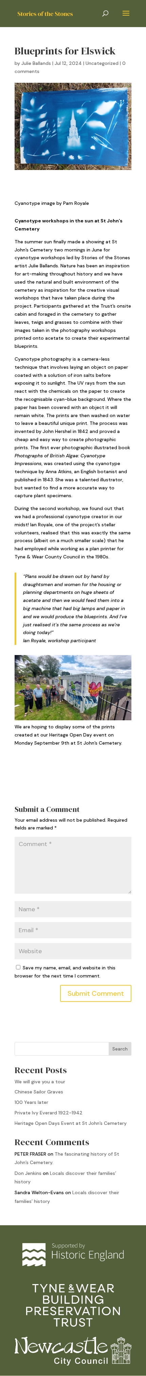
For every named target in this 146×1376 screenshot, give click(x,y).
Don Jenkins (28, 1173)
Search (120, 1049)
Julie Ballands (36, 63)
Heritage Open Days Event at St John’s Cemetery (71, 1123)
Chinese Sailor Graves (39, 1092)
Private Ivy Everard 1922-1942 (49, 1113)
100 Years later (31, 1102)
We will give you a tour (40, 1082)
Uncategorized (102, 63)
